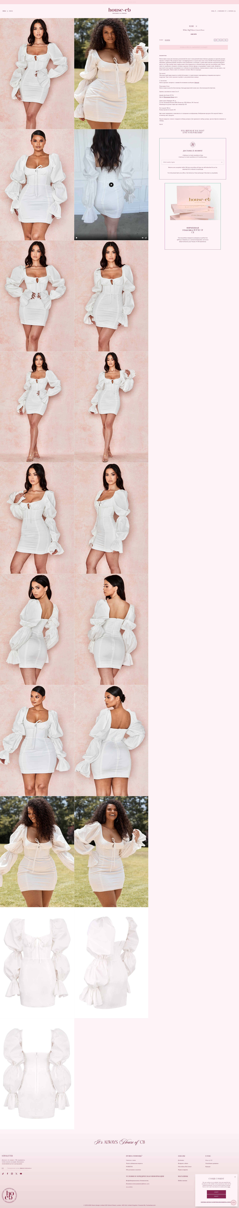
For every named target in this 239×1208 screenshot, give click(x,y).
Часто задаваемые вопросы (134, 1163)
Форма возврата (183, 1170)
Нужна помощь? (134, 1156)
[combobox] (192, 162)
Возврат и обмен (183, 1163)
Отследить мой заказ (184, 1166)
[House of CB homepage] (9, 1195)
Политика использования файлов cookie (137, 1184)
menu (4, 11)
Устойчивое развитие (211, 1163)
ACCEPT (216, 1192)
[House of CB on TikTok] (3, 1174)
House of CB (208, 1160)
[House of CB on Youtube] (21, 1174)
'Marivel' (196, 82)
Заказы (181, 1156)
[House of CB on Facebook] (7, 1174)
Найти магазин (182, 1180)
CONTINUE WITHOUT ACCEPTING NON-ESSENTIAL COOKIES (216, 1202)
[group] (194, 34)
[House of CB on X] (16, 1174)
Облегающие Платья (169, 97)
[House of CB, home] (119, 11)
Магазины (183, 1176)
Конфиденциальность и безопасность (137, 1180)
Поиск (11, 11)
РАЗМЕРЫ (167, 40)
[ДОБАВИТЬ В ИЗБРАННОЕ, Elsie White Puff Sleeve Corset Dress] (196, 26)
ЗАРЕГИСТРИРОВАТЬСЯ (25, 1168)
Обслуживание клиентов (133, 1170)
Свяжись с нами (131, 1160)
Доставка (181, 1160)
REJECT (216, 1196)
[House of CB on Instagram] (12, 1174)
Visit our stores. (126, 2)
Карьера (207, 1166)
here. (229, 1186)
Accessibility (129, 1187)
